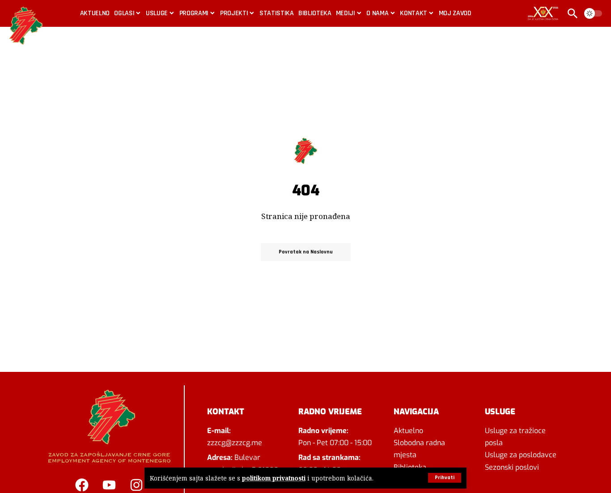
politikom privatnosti (274, 478)
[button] (444, 478)
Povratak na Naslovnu (306, 252)
